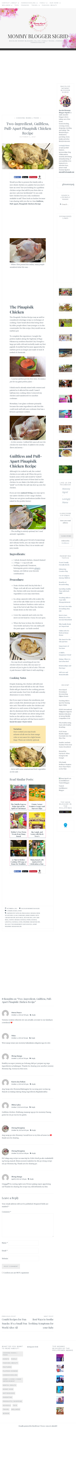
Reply (34, 1015)
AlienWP (54, 1426)
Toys (17, 5)
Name (5, 1243)
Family (43, 3)
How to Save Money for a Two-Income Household (65, 617)
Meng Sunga (16, 1056)
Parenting (7, 1397)
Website (5, 1259)
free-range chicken (29, 913)
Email (5, 1251)
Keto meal (19, 917)
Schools (7, 1405)
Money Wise (8, 1389)
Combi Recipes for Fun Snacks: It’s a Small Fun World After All (14, 1322)
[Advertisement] (38, 67)
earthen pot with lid (14, 913)
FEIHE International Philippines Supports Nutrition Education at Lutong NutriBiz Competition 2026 (65, 714)
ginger (37, 568)
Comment (6, 1212)
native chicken (14, 919)
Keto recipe (28, 917)
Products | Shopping (12, 1401)
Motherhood (9, 1393)
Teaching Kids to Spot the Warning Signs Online (64, 703)
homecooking (30, 915)
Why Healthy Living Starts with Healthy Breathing (65, 725)
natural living (17, 922)
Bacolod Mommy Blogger (30, 908)
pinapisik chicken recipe (31, 922)
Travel (35, 5)
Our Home (54, 3)
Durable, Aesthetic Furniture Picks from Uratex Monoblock (65, 745)
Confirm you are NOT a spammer (16, 1273)
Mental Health (9, 1385)
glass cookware (19, 915)
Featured (7, 1367)
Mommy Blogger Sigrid (38, 36)
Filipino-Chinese (10, 1371)
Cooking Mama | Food (27, 118)
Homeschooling (28, 3)
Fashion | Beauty (49, 5)
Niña (13, 1036)
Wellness (6, 5)
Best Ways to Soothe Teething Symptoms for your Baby (41, 1322)
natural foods (25, 919)
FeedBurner (65, 543)
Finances (25, 5)
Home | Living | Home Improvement (12, 1380)
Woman (6, 1413)
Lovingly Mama (64, 145)
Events (6, 1359)
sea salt (8, 924)
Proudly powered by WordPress (29, 1426)
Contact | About (9, 3)
